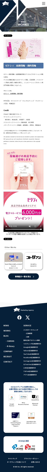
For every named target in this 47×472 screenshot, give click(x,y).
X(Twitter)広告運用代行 (32, 364)
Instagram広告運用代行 (32, 361)
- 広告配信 (28, 333)
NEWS (6, 325)
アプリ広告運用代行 (30, 375)
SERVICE (27, 325)
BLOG (6, 336)
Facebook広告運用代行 (32, 357)
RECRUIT (8, 356)
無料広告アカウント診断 (32, 340)
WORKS (7, 330)
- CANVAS (10, 341)
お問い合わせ (35, 462)
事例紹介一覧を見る (23, 276)
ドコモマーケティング (31, 330)
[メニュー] (43, 3)
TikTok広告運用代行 (31, 371)
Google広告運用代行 (31, 347)
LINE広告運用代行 (30, 368)
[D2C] (23, 313)
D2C (13, 3)
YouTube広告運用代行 (31, 354)
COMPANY (8, 351)
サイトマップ (12, 459)
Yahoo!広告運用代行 (31, 351)
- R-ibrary (10, 346)
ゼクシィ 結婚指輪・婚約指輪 (13, 93)
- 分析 (27, 337)
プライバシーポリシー (31, 459)
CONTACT (8, 361)
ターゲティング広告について (16, 462)
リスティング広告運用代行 (32, 344)
